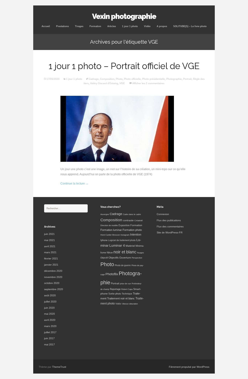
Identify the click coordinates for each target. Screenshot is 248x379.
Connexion (163, 214)
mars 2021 (50, 252)
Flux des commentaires (170, 226)
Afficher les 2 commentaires (148, 83)
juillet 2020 (50, 301)
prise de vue (125, 283)
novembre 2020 (53, 277)
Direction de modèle (109, 225)
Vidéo (147, 26)
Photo (119, 78)
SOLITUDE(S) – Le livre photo (190, 26)
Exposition (124, 225)
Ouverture (125, 257)
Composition (107, 78)
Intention (135, 234)
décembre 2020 (53, 270)
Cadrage (94, 78)
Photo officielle (132, 78)
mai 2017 (49, 344)
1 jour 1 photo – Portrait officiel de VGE (124, 66)
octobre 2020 (51, 283)
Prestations (62, 26)
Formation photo (132, 229)
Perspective (137, 258)
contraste (128, 220)
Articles (111, 26)
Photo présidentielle (153, 78)
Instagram (125, 235)
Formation (95, 26)
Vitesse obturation (130, 304)
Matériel (130, 245)
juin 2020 (49, 307)
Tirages (79, 26)
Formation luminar (111, 229)
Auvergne (104, 214)
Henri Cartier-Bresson (110, 235)
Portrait (187, 78)
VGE (122, 83)
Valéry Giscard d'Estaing (104, 83)
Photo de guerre (123, 265)
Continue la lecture (74, 183)
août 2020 (50, 295)
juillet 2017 (50, 332)
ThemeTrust (59, 366)
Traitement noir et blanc (121, 298)
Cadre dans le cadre (132, 214)
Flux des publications (169, 220)
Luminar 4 (117, 245)
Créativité (138, 220)
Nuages (140, 253)
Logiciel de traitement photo (122, 240)
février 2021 (51, 258)
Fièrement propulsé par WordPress (189, 366)
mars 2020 (50, 326)
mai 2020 (49, 313)
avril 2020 (49, 319)
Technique (127, 293)
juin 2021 (49, 233)
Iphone (103, 240)
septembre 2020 (53, 289)
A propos (162, 26)
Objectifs (114, 257)
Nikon (110, 252)
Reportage (115, 289)
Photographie (174, 78)
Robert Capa (127, 289)
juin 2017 (49, 338)
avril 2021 (49, 246)
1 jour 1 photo (130, 26)
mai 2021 (49, 240)
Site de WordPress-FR (169, 232)
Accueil (46, 26)
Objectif (104, 257)
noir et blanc (124, 252)
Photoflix (111, 274)
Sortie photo (114, 293)
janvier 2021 (51, 264)
